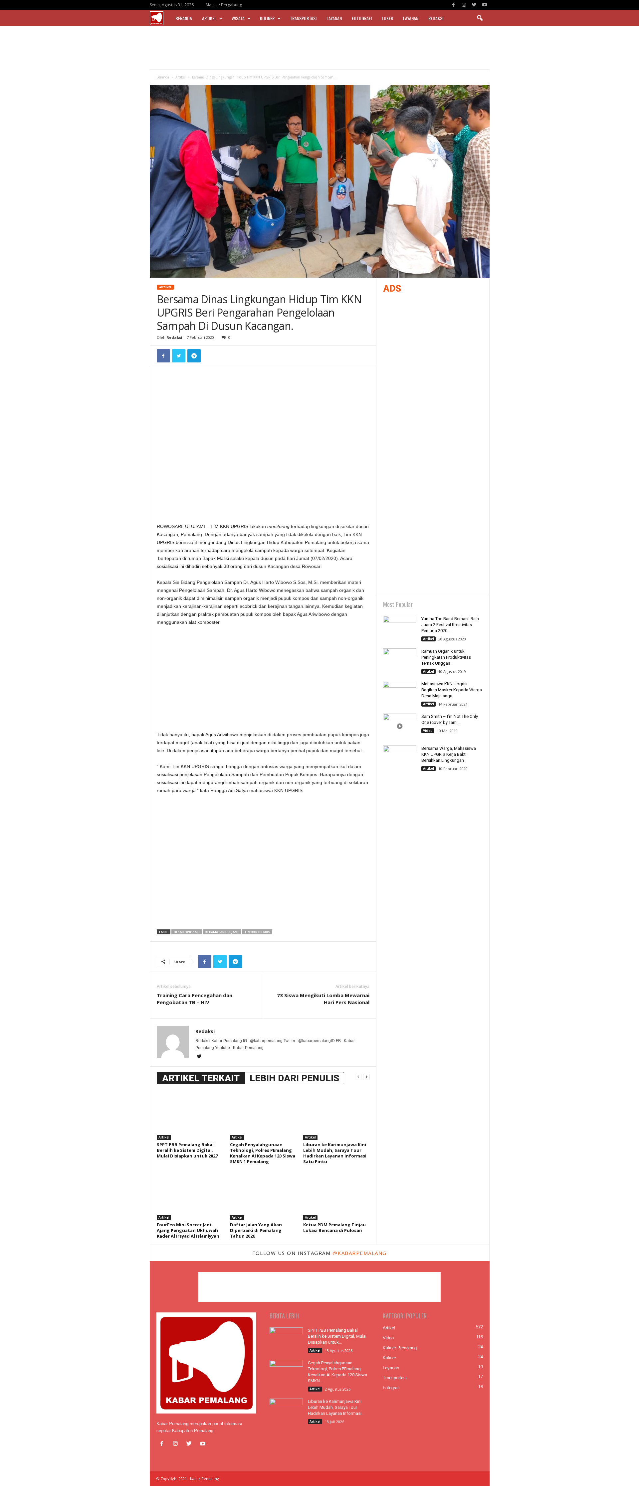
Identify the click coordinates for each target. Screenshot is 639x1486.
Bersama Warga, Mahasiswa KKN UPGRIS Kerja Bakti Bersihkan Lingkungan (448, 754)
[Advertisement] (319, 48)
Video (428, 730)
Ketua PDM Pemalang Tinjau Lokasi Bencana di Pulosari (334, 1227)
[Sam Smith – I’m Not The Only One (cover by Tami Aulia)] (399, 726)
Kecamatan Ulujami (222, 932)
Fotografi (362, 18)
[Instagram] (464, 5)
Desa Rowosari (187, 932)
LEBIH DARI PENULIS (294, 1078)
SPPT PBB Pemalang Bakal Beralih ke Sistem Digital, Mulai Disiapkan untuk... (337, 1336)
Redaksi (435, 18)
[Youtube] (485, 5)
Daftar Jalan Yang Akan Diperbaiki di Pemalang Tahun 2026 (256, 1230)
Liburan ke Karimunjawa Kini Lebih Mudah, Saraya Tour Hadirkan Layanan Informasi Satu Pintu (334, 1153)
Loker (387, 18)
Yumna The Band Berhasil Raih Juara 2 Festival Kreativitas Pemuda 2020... (450, 624)
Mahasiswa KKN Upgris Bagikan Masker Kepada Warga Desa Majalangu (451, 689)
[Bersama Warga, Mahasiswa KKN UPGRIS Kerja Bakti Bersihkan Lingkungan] (399, 757)
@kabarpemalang (359, 1253)
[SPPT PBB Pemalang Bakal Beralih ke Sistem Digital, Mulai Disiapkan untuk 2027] (190, 1115)
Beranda (183, 18)
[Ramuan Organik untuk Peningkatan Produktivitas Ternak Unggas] (399, 660)
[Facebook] (454, 5)
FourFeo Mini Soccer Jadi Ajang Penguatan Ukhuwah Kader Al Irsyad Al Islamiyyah (188, 1230)
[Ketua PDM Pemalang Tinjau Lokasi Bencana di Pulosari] (336, 1195)
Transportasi (303, 18)
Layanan (334, 18)
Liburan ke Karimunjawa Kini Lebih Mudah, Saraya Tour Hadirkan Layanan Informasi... (336, 1407)
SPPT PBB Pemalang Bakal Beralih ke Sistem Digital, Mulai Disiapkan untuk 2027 (187, 1150)
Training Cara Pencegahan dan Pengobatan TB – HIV (194, 999)
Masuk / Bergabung (224, 5)
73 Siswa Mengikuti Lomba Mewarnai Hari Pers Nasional (323, 999)
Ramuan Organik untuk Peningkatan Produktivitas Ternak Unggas (446, 657)
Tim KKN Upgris (257, 932)
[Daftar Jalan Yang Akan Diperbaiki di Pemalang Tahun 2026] (263, 1195)
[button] (479, 18)
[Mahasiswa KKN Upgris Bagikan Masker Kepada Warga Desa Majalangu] (399, 693)
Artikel (209, 18)
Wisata (238, 18)
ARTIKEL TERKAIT (201, 1078)
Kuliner (267, 18)
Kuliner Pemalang (400, 1347)
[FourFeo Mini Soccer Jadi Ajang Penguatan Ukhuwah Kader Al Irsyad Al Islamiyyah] (190, 1195)
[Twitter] (474, 5)
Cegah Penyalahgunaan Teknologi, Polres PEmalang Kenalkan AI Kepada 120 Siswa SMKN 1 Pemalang (262, 1153)
